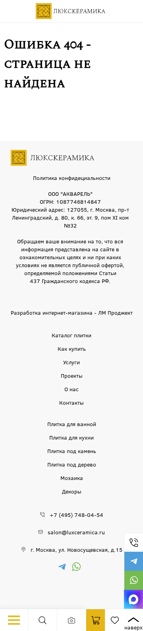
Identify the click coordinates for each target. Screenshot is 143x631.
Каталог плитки (71, 335)
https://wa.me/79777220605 (133, 580)
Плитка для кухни (71, 437)
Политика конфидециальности (71, 178)
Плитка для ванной (71, 424)
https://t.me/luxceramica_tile (133, 561)
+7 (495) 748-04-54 (133, 542)
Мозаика (71, 478)
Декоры (71, 491)
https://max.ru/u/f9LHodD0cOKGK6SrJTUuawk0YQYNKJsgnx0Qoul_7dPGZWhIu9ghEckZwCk (133, 599)
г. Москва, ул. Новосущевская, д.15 (76, 549)
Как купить (72, 348)
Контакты (71, 402)
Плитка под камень (71, 451)
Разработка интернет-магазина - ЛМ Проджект (72, 312)
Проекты (72, 375)
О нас (71, 389)
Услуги (71, 362)
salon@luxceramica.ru (76, 532)
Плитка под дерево (71, 464)
